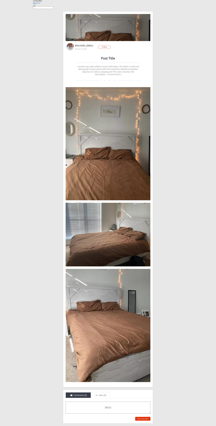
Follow (104, 47)
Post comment (142, 419)
